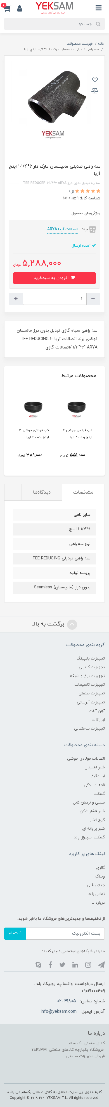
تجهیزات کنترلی (92, 667)
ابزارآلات (98, 720)
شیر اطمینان (94, 767)
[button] (10, 8)
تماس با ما (96, 894)
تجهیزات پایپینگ (91, 658)
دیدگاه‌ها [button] (42, 492)
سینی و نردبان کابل (89, 802)
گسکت (99, 793)
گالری (100, 867)
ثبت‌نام (15, 933)
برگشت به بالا (49, 624)
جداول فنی (96, 885)
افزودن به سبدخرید (52, 278)
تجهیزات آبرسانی (91, 702)
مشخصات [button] (83, 492)
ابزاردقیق (98, 776)
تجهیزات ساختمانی (89, 728)
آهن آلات (97, 711)
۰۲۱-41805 (66, 1001)
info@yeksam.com (59, 1012)
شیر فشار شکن (92, 811)
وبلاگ (100, 876)
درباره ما (98, 902)
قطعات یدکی (94, 785)
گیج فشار (97, 820)
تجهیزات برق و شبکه (87, 676)
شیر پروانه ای (93, 828)
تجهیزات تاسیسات (89, 684)
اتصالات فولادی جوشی (86, 758)
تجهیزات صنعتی (92, 693)
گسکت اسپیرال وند (89, 837)
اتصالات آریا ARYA (62, 229)
